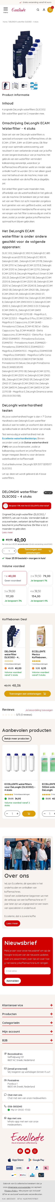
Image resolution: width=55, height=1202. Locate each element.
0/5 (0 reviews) (24, 714)
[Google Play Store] (36, 1160)
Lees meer (7, 532)
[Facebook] (20, 1151)
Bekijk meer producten (16, 738)
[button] (27, 694)
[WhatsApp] (35, 1151)
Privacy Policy (11, 1190)
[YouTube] (27, 1151)
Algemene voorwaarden (19, 1187)
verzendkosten (23, 544)
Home (5, 22)
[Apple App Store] (15, 1160)
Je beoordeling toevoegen (39, 710)
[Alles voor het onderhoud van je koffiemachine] (27, 1138)
